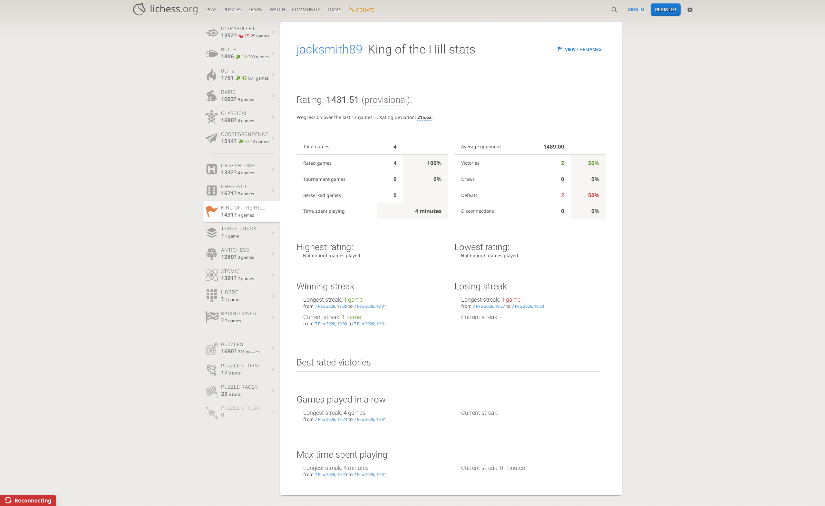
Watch (277, 9)
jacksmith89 (329, 49)
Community (306, 9)
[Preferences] (690, 9)
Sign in (636, 9)
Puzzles (232, 9)
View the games (583, 49)
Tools (334, 9)
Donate (365, 10)
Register (665, 9)
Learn (255, 9)
